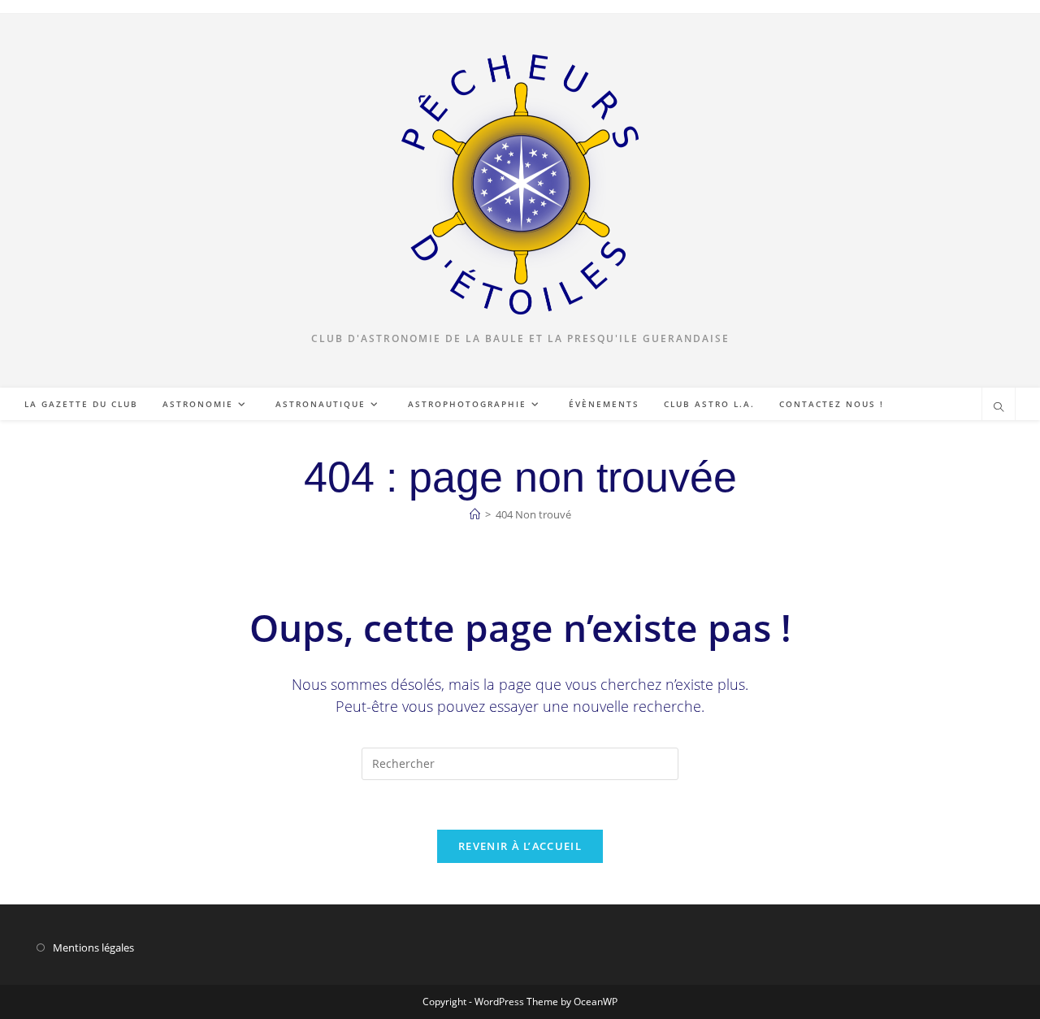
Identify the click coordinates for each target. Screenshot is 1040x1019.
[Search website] (998, 408)
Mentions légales (93, 947)
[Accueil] (475, 514)
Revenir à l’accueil (520, 846)
